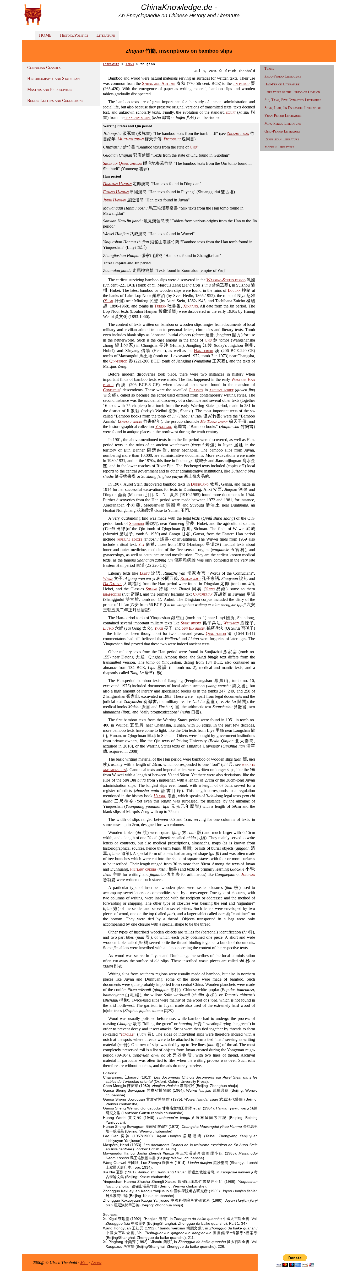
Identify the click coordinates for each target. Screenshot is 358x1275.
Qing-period (216, 633)
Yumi (108, 301)
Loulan (234, 290)
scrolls (127, 1034)
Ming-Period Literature (282, 123)
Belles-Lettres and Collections (55, 100)
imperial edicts (129, 539)
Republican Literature (281, 139)
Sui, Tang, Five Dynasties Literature (292, 100)
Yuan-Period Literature (282, 116)
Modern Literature (279, 147)
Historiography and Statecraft (54, 78)
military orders (143, 869)
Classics (196, 390)
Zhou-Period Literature (282, 76)
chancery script (137, 117)
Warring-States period (226, 280)
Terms (130, 64)
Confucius (111, 390)
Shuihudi (136, 523)
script (231, 112)
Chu (193, 147)
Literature (105, 35)
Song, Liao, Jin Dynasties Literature (292, 108)
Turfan (160, 306)
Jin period (241, 83)
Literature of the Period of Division (292, 92)
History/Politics (74, 35)
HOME (45, 35)
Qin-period (118, 361)
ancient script (221, 390)
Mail (84, 1262)
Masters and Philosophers (49, 89)
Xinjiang (190, 306)
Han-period (203, 350)
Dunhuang (200, 484)
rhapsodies (112, 594)
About (96, 1262)
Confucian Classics (44, 67)
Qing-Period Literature (282, 131)
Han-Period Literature (282, 84)
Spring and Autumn (159, 83)
